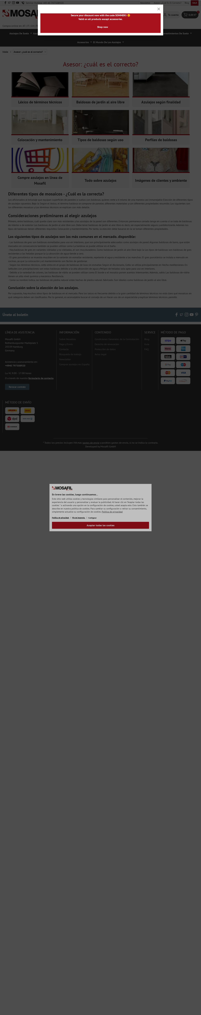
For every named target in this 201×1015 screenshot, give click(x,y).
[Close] (159, 9)
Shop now (102, 26)
